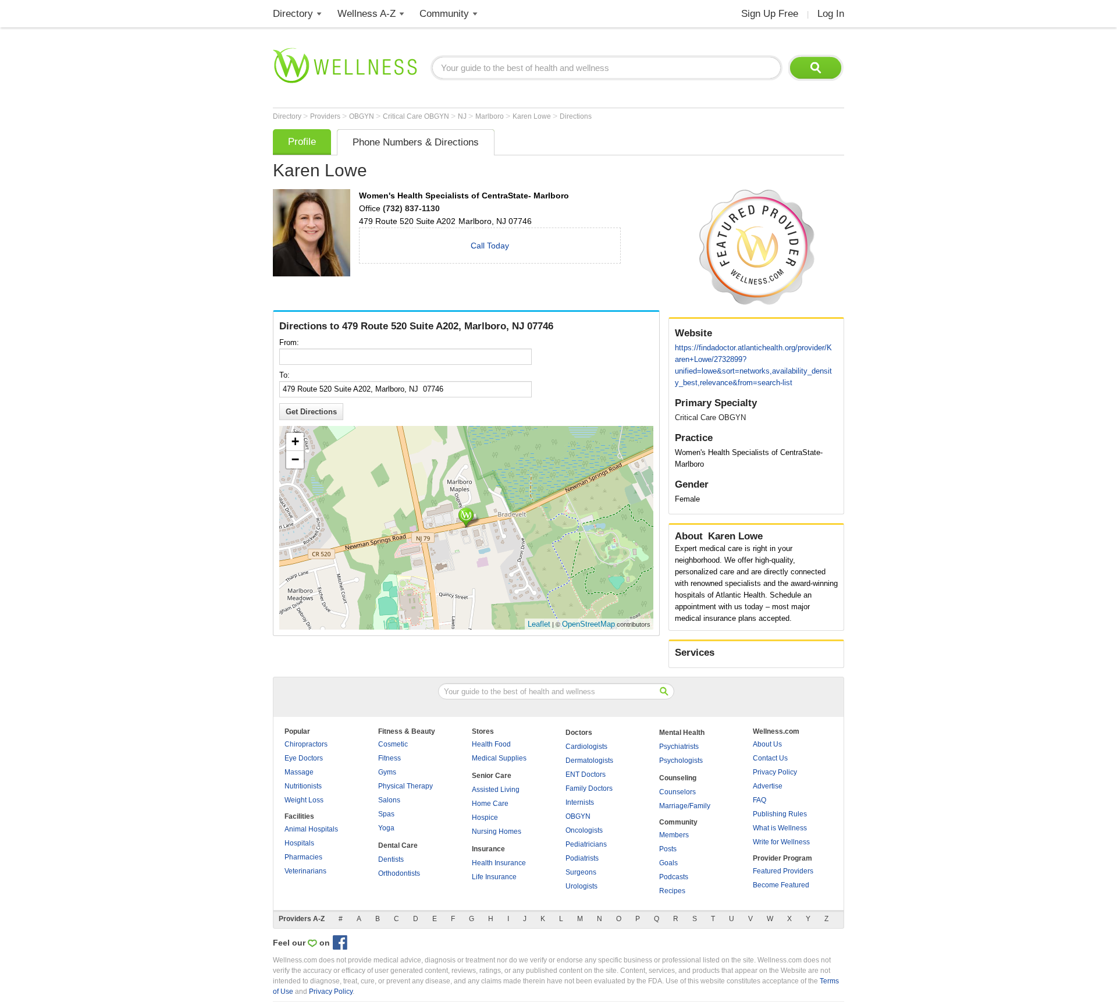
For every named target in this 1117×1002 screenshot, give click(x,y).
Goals (668, 863)
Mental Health (682, 733)
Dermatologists (589, 760)
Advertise (767, 786)
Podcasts (673, 877)
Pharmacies (303, 857)
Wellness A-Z (366, 13)
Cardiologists (586, 746)
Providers (326, 116)
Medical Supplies (499, 758)
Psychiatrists (679, 746)
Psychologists (681, 760)
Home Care (490, 804)
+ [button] (295, 441)
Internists (579, 802)
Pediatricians (586, 844)
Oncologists (584, 830)
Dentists (391, 859)
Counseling (677, 778)
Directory (293, 13)
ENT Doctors (585, 774)
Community (444, 13)
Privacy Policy (775, 772)
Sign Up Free (769, 13)
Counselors (677, 792)
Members (674, 835)
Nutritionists (303, 786)
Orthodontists (399, 873)
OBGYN (362, 116)
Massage (299, 772)
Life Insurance (494, 877)
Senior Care (491, 776)
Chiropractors (306, 744)
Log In (830, 13)
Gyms (387, 772)
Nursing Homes (496, 831)
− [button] (295, 459)
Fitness (389, 758)
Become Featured (781, 885)
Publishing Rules (780, 814)
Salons (389, 800)
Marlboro (490, 116)
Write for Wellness (781, 842)
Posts (668, 849)
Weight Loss (303, 800)
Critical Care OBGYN (417, 116)
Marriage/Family (684, 806)
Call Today (490, 245)
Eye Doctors (303, 758)
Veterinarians (305, 871)
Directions (576, 116)
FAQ (759, 800)
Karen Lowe (533, 116)
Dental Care (398, 845)
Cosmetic (393, 744)
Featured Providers (783, 871)
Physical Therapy (405, 786)
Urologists (581, 886)
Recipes (672, 891)
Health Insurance (499, 863)
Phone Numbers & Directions (416, 142)
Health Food (491, 744)
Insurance (488, 849)
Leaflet (539, 624)
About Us (767, 744)
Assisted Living (496, 790)
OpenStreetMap (588, 624)
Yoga (386, 828)
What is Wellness (780, 828)
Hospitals (299, 843)
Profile (302, 141)
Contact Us (770, 758)
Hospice (485, 817)
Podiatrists (582, 858)
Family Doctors (589, 788)
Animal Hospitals (311, 829)
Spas (386, 814)
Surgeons (580, 872)
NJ (463, 116)
